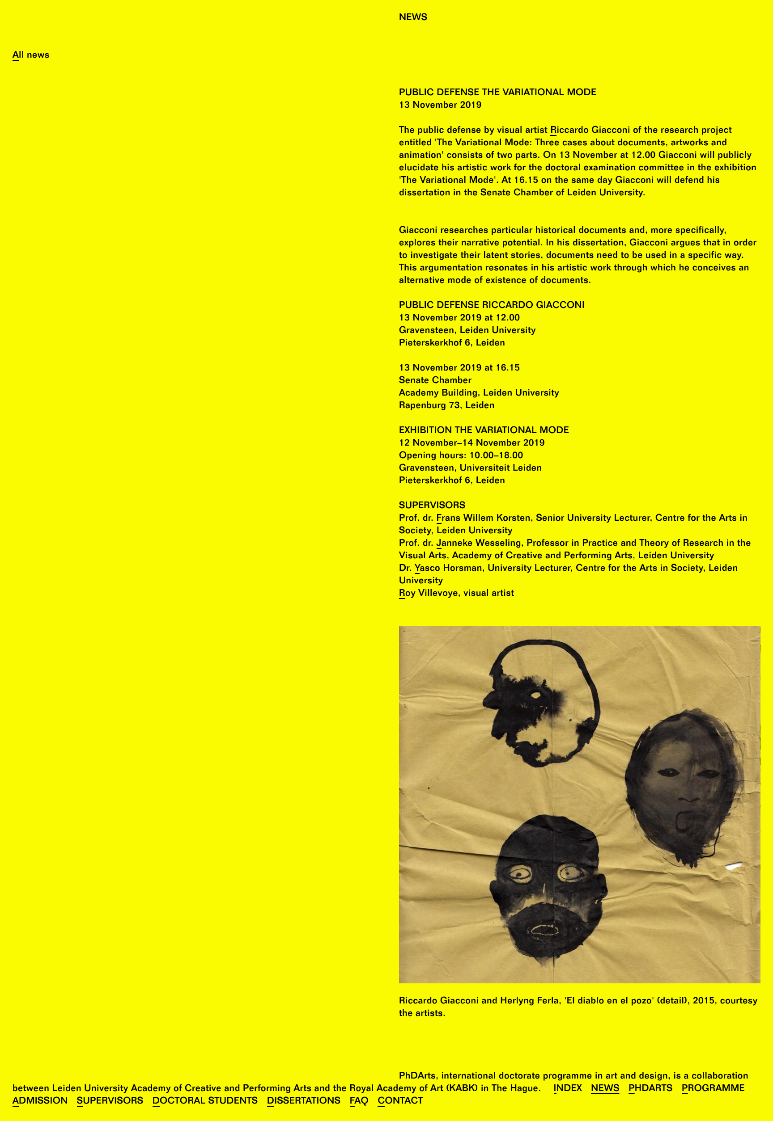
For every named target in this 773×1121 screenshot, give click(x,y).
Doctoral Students (205, 1102)
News (605, 1089)
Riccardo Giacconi (590, 131)
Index (568, 1089)
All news (31, 56)
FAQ (359, 1102)
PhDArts (651, 1089)
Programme (713, 1089)
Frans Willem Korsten (484, 519)
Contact (400, 1102)
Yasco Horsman (448, 569)
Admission (40, 1102)
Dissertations (304, 1102)
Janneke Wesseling (479, 544)
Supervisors (110, 1102)
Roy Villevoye (428, 594)
